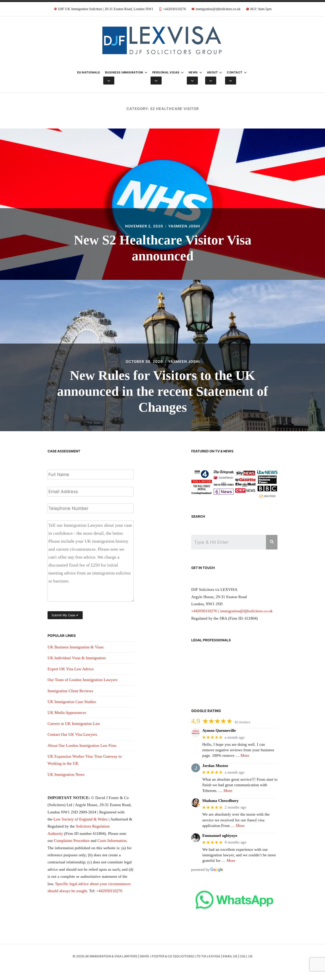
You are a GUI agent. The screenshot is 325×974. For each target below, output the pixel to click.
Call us (246, 956)
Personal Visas (166, 72)
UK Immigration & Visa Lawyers (111, 956)
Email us (230, 956)
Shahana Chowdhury (220, 800)
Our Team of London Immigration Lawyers (82, 680)
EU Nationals (88, 72)
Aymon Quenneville (219, 730)
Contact (235, 72)
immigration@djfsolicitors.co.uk (246, 611)
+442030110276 (109, 891)
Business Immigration (124, 72)
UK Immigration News (66, 774)
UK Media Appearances (67, 712)
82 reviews (242, 722)
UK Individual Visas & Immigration (77, 658)
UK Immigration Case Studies (72, 701)
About (212, 72)
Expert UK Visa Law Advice (71, 669)
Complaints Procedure (72, 840)
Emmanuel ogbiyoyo (219, 835)
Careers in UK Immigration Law (74, 723)
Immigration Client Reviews (70, 691)
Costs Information (112, 840)
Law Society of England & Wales (80, 819)
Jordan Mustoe (215, 765)
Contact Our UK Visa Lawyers (72, 734)
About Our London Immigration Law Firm (82, 745)
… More (242, 755)
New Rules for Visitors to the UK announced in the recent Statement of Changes (162, 391)
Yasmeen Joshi (184, 226)
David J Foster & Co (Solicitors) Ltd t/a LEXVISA (180, 956)
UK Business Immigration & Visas (75, 647)
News (193, 72)
